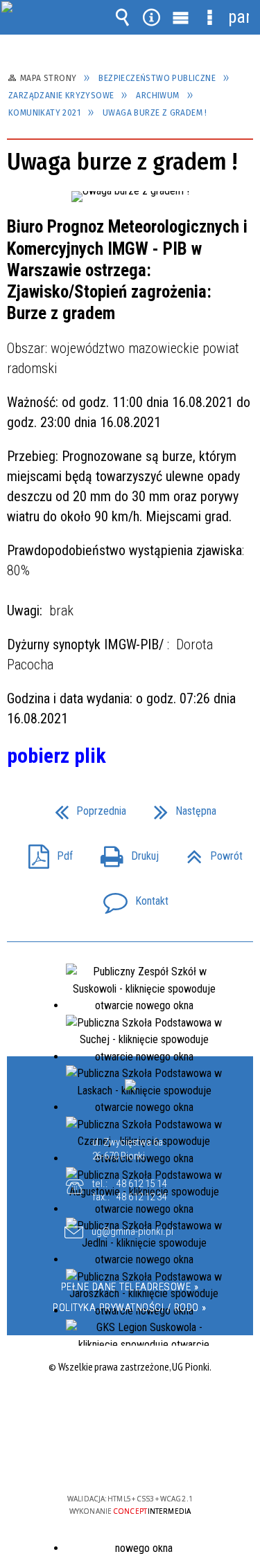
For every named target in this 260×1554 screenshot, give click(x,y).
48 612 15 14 (141, 1183)
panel (238, 17)
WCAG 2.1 (172, 1457)
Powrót (209, 851)
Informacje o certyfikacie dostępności (130, 1410)
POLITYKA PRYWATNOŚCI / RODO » (130, 1307)
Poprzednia (85, 806)
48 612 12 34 (141, 1197)
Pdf (45, 851)
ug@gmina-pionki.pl (132, 1232)
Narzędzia (151, 17)
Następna (179, 806)
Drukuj (124, 851)
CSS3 (129, 1458)
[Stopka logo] (130, 1084)
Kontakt (130, 896)
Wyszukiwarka (122, 17)
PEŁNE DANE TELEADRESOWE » (130, 1287)
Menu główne (180, 17)
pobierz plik (56, 755)
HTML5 (108, 1458)
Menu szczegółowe (209, 17)
